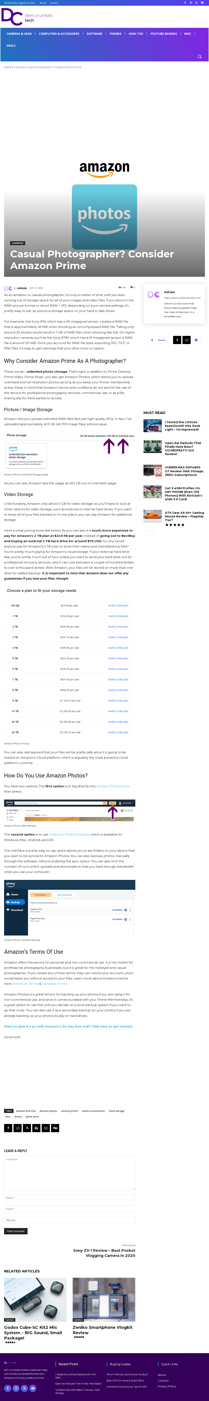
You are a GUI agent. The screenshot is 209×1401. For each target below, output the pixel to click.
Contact (163, 1380)
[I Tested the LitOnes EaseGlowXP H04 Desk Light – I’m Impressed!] (152, 425)
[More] (196, 340)
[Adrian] (8, 288)
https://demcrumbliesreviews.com (182, 297)
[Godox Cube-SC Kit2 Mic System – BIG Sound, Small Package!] (35, 1299)
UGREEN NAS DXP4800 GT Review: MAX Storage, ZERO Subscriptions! (184, 471)
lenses (18, 1116)
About (162, 1374)
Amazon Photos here (113, 786)
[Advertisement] (100, 16)
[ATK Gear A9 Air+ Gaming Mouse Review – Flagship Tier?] (152, 516)
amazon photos (48, 1110)
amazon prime (69, 1110)
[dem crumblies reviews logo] (28, 17)
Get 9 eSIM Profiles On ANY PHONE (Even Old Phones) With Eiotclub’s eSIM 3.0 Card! (183, 493)
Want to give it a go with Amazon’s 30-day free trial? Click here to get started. (68, 1026)
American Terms (25, 984)
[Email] (46, 1128)
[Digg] (55, 1128)
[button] (200, 56)
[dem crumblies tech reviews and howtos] (27, 1363)
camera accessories (93, 1110)
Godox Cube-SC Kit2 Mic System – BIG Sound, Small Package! (33, 1332)
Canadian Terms (54, 984)
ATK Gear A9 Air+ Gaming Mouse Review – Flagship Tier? (184, 516)
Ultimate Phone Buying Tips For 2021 (127, 1386)
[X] (196, 3)
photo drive (32, 1116)
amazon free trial (26, 1110)
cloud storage (117, 1110)
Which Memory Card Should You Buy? (127, 1374)
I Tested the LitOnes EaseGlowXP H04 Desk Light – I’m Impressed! (182, 425)
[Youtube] (202, 3)
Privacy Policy (167, 1386)
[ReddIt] (17, 1128)
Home (7, 67)
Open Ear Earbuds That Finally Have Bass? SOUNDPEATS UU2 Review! (183, 448)
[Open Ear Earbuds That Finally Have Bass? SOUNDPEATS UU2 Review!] (152, 446)
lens (8, 1116)
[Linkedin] (36, 1128)
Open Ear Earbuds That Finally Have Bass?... (78, 1383)
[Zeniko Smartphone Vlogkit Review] (104, 1299)
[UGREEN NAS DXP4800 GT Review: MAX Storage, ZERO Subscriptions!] (152, 470)
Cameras (19, 67)
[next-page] (152, 533)
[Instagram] (191, 3)
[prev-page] (146, 533)
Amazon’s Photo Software (69, 834)
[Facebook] (185, 3)
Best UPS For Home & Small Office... (126, 1380)
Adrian (22, 288)
